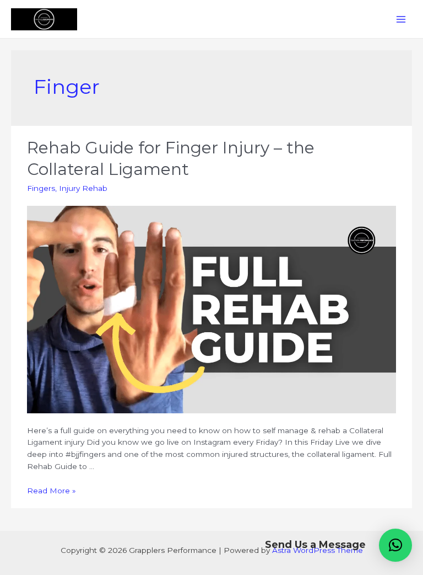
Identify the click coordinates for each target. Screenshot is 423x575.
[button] (395, 545)
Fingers (41, 188)
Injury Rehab (83, 188)
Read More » (51, 490)
